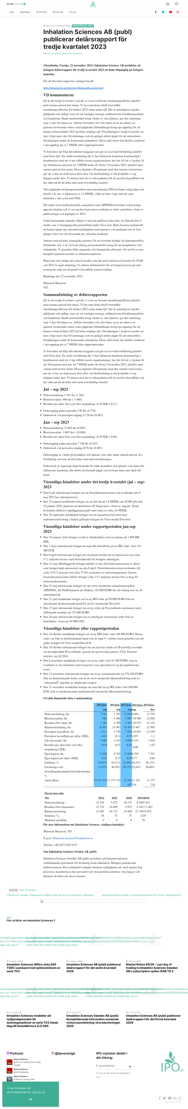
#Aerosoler (67, 53)
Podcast (59, 12)
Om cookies (170, 1102)
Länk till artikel (27, 889)
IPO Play (43, 12)
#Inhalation (77, 53)
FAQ (98, 1077)
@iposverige (65, 1053)
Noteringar (18, 4)
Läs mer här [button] (38, 1092)
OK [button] (30, 1099)
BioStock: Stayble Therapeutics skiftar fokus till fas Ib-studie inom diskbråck (51, 895)
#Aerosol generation (52, 53)
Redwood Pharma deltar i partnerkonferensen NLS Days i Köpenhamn (141, 895)
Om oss (72, 12)
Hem (12, 12)
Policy (178, 1102)
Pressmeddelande (83, 26)
